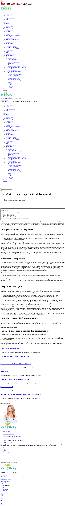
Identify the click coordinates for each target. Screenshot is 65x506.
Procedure (11, 28)
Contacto (5, 90)
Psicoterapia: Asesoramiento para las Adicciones (15, 379)
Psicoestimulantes (12, 70)
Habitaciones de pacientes (12, 24)
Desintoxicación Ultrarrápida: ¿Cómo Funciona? (15, 356)
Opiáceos (10, 87)
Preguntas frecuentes (10, 18)
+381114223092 (4, 100)
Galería (7, 20)
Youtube (5, 490)
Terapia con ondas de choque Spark (16, 66)
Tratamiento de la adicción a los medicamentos (16, 67)
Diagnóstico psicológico (9, 215)
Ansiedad (8, 42)
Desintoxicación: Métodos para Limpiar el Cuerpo (16, 364)
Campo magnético (12, 59)
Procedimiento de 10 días (14, 79)
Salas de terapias (9, 26)
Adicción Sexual (9, 55)
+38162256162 (4, 476)
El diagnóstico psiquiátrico (10, 214)
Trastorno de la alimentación (12, 47)
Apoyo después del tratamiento (13, 35)
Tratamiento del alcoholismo (12, 76)
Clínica (4, 22)
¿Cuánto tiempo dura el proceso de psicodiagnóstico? (16, 218)
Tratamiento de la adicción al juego (14, 71)
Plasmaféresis (11, 63)
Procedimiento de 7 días (13, 78)
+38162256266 (4, 475)
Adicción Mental (9, 38)
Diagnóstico (8, 31)
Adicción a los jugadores (14, 75)
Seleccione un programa (5, 403)
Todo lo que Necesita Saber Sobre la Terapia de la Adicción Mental (21, 394)
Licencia (8, 19)
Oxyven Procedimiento (13, 62)
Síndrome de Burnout (10, 54)
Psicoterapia (8, 36)
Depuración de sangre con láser (15, 60)
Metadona (10, 86)
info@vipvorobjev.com (6, 479)
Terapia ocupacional (10, 32)
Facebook (5, 487)
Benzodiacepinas (12, 68)
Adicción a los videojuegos (14, 74)
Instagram (5, 489)
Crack (9, 82)
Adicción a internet (12, 72)
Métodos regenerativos (11, 58)
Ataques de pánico (10, 43)
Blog (4, 88)
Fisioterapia (8, 34)
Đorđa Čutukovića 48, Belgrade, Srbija (6, 482)
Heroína (10, 83)
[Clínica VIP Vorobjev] (6, 10)
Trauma (7, 51)
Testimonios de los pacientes (12, 16)
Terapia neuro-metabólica (14, 64)
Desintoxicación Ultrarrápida (12, 39)
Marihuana (10, 84)
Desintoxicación (9, 30)
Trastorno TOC (9, 50)
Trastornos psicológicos (8, 40)
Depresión (8, 44)
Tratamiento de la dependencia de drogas (15, 80)
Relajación (8, 27)
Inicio (4, 198)
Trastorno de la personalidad (12, 48)
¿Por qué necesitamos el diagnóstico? (12, 212)
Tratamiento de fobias (11, 46)
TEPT (7, 52)
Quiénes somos (6, 12)
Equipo (7, 15)
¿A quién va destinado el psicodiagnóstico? (14, 216)
